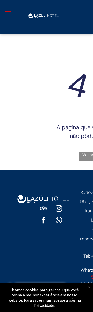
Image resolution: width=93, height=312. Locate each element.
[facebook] (43, 221)
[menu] (8, 11)
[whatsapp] (59, 221)
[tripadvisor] (43, 209)
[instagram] (59, 209)
